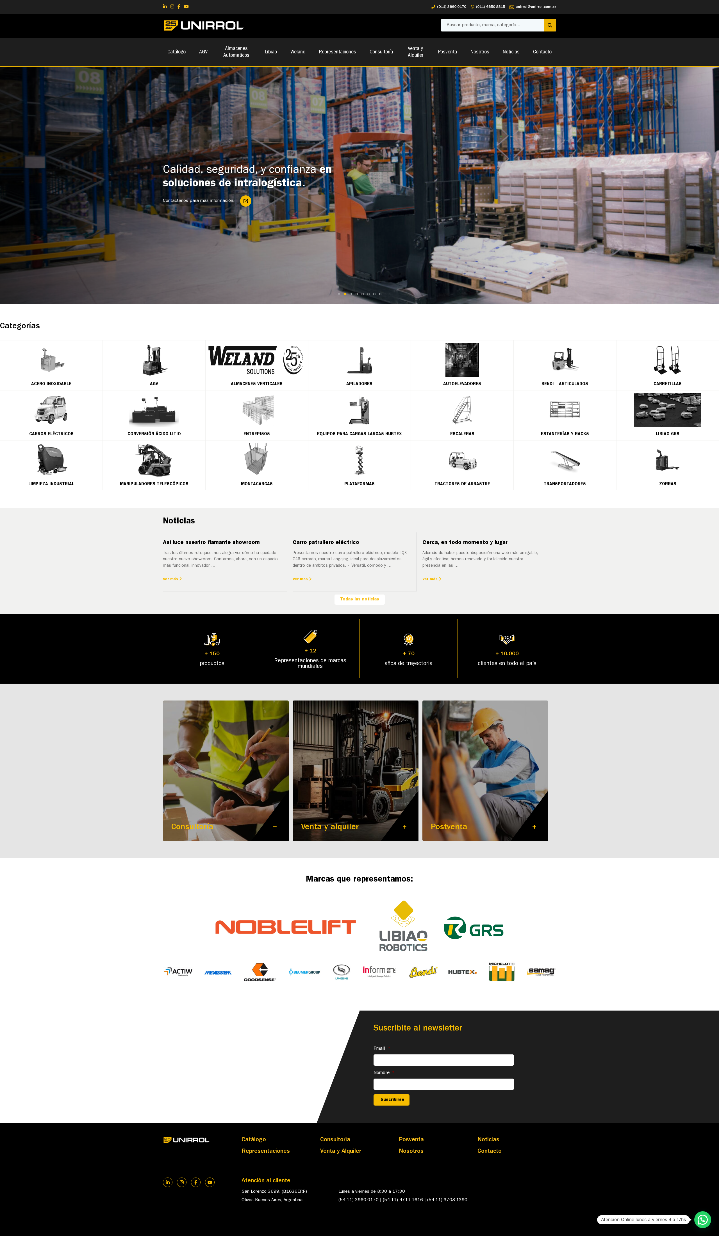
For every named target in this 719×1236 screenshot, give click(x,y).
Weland (298, 52)
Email (382, 1049)
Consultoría (381, 52)
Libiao (271, 52)
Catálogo (176, 52)
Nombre (384, 1073)
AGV (203, 52)
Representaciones (337, 52)
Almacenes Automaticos (236, 52)
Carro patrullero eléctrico (326, 543)
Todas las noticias (359, 599)
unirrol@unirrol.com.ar (536, 7)
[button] (702, 1219)
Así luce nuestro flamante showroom (211, 543)
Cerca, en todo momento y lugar (465, 543)
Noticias (511, 52)
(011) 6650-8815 (490, 7)
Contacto (542, 52)
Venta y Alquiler (415, 52)
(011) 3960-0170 (451, 7)
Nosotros (479, 52)
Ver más (171, 579)
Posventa (447, 52)
